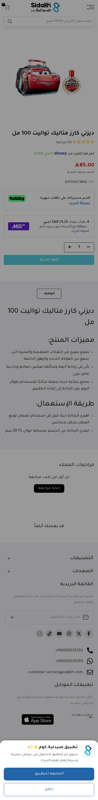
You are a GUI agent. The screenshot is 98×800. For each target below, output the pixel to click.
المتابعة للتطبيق (49, 774)
